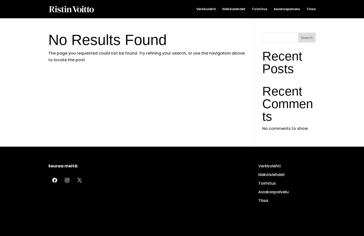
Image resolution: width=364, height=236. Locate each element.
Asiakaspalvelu (287, 9)
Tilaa (311, 9)
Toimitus (259, 9)
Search (307, 37)
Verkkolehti (206, 9)
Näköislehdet (233, 9)
